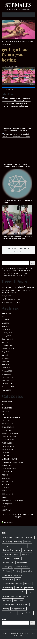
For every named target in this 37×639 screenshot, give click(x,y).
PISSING (5, 475)
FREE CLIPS (6, 456)
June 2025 (5, 358)
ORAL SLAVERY (7, 472)
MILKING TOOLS (8, 465)
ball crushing (7, 541)
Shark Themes (18, 635)
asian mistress (8, 537)
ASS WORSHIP (7, 402)
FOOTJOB (5, 453)
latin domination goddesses (12, 583)
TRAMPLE (5, 497)
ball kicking (18, 541)
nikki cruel (27, 583)
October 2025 (7, 345)
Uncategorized (7, 504)
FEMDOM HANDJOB (21, 41)
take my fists (18, 251)
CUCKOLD (5, 421)
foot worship (7, 575)
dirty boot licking (9, 562)
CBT (3, 414)
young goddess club (18, 608)
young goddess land (25, 613)
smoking (6, 596)
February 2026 (7, 333)
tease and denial (8, 604)
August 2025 (6, 352)
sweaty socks (18, 600)
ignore (18, 579)
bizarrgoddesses (8, 546)
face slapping (7, 567)
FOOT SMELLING (8, 446)
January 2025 (6, 374)
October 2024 (7, 384)
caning (17, 550)
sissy (29, 592)
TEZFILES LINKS (7, 494)
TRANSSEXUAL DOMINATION (12, 500)
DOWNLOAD (9, 89)
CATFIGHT (5, 411)
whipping (6, 608)
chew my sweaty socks (18, 248)
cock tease (6, 558)
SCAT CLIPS (6, 478)
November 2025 (7, 342)
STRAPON (5, 488)
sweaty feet (7, 600)
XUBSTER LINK (7, 510)
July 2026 (5, 317)
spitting (25, 596)
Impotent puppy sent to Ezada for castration (18, 287)
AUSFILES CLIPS (8, 41)
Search (4, 260)
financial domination (22, 567)
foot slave (16, 571)
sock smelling (16, 596)
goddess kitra (19, 575)
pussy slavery (6, 296)
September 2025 (8, 349)
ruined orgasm (8, 592)
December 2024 (7, 377)
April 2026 (5, 326)
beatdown (27, 541)
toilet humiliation (22, 604)
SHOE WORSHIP (7, 481)
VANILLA (5, 507)
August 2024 (6, 390)
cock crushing (26, 554)
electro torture (22, 562)
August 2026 (6, 313)
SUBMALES (18, 5)
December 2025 (7, 339)
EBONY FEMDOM (8, 427)
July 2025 (5, 355)
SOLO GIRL (6, 484)
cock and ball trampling (11, 554)
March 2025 (6, 368)
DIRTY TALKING (7, 424)
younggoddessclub (9, 613)
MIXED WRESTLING (9, 469)
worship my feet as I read (11, 299)
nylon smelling (8, 588)
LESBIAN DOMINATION (10, 459)
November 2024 (7, 380)
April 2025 (5, 365)
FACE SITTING (7, 430)
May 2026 (5, 323)
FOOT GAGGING (8, 443)
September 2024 (8, 387)
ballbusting (30, 537)
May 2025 (5, 361)
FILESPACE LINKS (8, 440)
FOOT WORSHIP (8, 449)
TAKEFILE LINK (7, 491)
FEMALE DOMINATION (10, 433)
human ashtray (8, 579)
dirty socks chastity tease (11, 302)
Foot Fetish (7, 571)
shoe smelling (20, 592)
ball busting (19, 537)
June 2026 (5, 320)
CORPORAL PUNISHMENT (11, 417)
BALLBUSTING (7, 408)
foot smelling (27, 571)
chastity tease (27, 550)
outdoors (18, 588)
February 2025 (7, 371)
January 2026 (6, 336)
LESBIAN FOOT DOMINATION (12, 462)
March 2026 (6, 329)
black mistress (22, 546)
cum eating (16, 558)
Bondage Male (8, 550)
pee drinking (28, 588)
